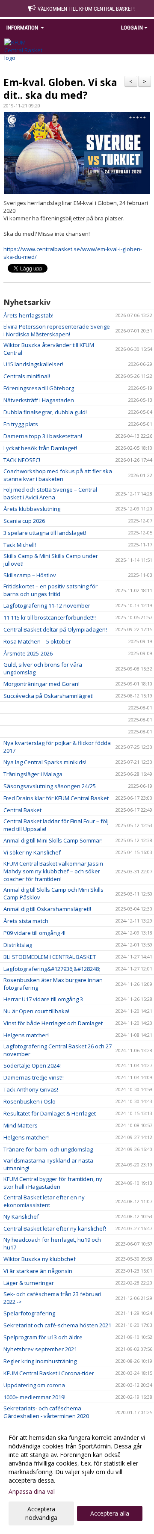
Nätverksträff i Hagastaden (38, 400)
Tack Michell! (19, 545)
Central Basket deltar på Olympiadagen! (55, 629)
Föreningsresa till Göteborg (38, 388)
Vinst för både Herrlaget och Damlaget (53, 1023)
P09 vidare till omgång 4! (34, 933)
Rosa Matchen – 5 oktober (37, 641)
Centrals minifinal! (26, 376)
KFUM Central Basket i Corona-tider (48, 1373)
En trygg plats (20, 424)
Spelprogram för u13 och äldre (43, 1337)
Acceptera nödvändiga (41, 1513)
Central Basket (22, 810)
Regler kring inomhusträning (40, 1361)
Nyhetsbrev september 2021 (40, 1349)
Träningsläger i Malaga (32, 774)
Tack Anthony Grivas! (30, 1089)
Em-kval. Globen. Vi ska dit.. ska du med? (60, 88)
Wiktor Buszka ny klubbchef (39, 1259)
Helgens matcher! (26, 1035)
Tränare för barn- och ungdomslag (48, 1149)
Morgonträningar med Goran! (41, 684)
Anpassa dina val (32, 1491)
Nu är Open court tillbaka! (36, 1011)
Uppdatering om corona (34, 1385)
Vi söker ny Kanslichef (32, 852)
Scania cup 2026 (24, 521)
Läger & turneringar (28, 1283)
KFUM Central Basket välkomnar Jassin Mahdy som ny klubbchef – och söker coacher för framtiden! (53, 871)
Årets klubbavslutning (31, 509)
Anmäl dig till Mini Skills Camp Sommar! (53, 840)
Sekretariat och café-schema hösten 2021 (57, 1325)
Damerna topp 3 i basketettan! (42, 436)
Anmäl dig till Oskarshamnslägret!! (47, 909)
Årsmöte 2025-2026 (28, 653)
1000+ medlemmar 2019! (34, 1397)
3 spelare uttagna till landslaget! (44, 533)
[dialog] (77, 1477)
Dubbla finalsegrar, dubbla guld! (45, 412)
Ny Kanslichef (21, 1216)
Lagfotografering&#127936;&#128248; (52, 969)
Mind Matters (20, 1125)
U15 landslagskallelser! (33, 364)
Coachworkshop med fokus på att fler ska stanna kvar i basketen (57, 475)
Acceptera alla (109, 1513)
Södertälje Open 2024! (32, 1065)
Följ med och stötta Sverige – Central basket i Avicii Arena (50, 493)
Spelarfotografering (29, 1313)
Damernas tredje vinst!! (33, 1077)
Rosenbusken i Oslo (29, 1101)
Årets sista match (25, 921)
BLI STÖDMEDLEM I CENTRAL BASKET (49, 957)
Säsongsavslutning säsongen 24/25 (49, 786)
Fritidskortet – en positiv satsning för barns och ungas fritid (50, 590)
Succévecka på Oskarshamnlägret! (48, 696)
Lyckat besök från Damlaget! (40, 448)
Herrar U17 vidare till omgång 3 (43, 999)
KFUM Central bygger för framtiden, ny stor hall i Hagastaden (52, 1182)
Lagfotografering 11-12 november (46, 605)
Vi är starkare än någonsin (37, 1271)
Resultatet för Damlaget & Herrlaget (49, 1113)
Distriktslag (17, 945)
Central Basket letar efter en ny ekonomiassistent (44, 1201)
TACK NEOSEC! (21, 460)
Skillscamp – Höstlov (29, 575)
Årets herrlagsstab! (28, 315)
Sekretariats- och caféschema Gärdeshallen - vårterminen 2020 (46, 1412)
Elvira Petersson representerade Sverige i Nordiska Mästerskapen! (56, 330)
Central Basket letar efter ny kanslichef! (54, 1228)
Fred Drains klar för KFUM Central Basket (56, 798)
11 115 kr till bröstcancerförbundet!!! (49, 617)
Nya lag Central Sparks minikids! (44, 762)
